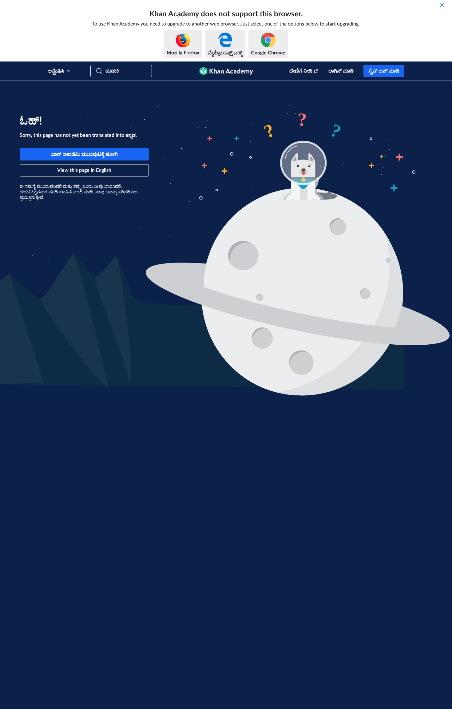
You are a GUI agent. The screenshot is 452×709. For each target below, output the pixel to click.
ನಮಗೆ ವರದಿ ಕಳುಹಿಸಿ (54, 192)
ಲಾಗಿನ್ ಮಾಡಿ (341, 71)
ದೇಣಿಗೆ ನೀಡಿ (300, 71)
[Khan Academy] (226, 71)
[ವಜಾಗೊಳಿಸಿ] (442, 5)
